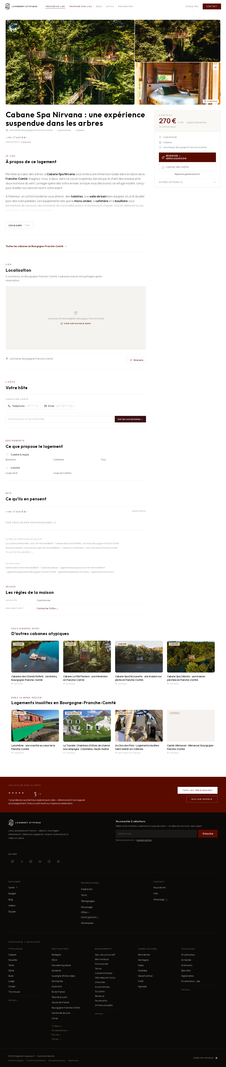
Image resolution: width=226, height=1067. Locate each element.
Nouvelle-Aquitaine (61, 965)
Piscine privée (101, 963)
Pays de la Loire (59, 997)
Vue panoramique (103, 973)
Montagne (143, 959)
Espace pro (192, 6)
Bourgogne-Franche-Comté (66, 1007)
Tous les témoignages (198, 790)
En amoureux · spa (190, 981)
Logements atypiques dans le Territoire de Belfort (82, 567)
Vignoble (142, 986)
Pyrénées (142, 970)
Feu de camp (101, 1000)
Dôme (11, 970)
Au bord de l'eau (102, 986)
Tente (11, 965)
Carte (11, 887)
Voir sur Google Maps (77, 323)
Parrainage (86, 907)
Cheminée (100, 982)
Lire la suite (19, 225)
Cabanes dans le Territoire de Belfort (22, 567)
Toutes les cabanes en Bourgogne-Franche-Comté (34, 246)
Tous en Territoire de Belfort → (20, 552)
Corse (55, 1018)
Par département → (60, 1030)
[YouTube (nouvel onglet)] (40, 861)
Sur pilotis (100, 991)
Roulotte (12, 959)
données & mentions (143, 840)
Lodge (11, 981)
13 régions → (57, 1026)
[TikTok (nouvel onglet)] (21, 861)
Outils (110, 6)
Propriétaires (90, 883)
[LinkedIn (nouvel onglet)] (31, 861)
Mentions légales (16, 1060)
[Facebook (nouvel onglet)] (49, 861)
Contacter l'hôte (177, 167)
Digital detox (187, 975)
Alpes (141, 965)
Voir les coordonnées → (130, 419)
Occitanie (56, 970)
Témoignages (88, 901)
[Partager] (215, 67)
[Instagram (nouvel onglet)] (12, 861)
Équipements (103, 949)
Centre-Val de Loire (61, 1013)
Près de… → (57, 1039)
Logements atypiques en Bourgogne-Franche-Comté (31, 572)
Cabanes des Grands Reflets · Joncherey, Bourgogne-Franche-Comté (87, 543)
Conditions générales (36, 1060)
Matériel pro (73, 1060)
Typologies (15, 949)
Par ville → (56, 1034)
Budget (12, 893)
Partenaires (125, 6)
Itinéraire (138, 360)
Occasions (188, 949)
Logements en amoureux (102, 572)
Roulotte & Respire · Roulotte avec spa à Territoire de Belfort (33, 547)
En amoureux (188, 954)
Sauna (98, 968)
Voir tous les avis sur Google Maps (29, 522)
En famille (186, 959)
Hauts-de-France (60, 1002)
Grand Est (57, 986)
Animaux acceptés (104, 1005)
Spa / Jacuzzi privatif (105, 954)
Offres (85, 912)
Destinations (60, 949)
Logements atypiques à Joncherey (73, 572)
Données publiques (56, 1060)
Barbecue (99, 996)
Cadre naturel (147, 949)
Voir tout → (13, 1000)
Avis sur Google (201, 799)
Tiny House (14, 991)
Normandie (57, 981)
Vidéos (11, 905)
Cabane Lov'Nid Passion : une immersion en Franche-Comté (89, 547)
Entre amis (186, 965)
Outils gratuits (90, 917)
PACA (54, 959)
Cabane (12, 954)
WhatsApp (158, 899)
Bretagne (56, 954)
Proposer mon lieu (80, 6)
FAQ (155, 893)
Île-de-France (58, 991)
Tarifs (84, 895)
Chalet (11, 986)
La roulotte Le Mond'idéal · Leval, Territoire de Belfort (29, 543)
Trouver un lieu (55, 6)
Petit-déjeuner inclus (105, 977)
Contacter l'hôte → (47, 608)
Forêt (140, 981)
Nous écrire (159, 887)
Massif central (145, 975)
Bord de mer (144, 954)
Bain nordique (102, 959)
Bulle (10, 975)
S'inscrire (208, 833)
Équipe (12, 911)
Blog (99, 6)
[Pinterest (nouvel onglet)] (58, 861)
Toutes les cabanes (49, 567)
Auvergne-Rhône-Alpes (63, 975)
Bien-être (186, 970)
